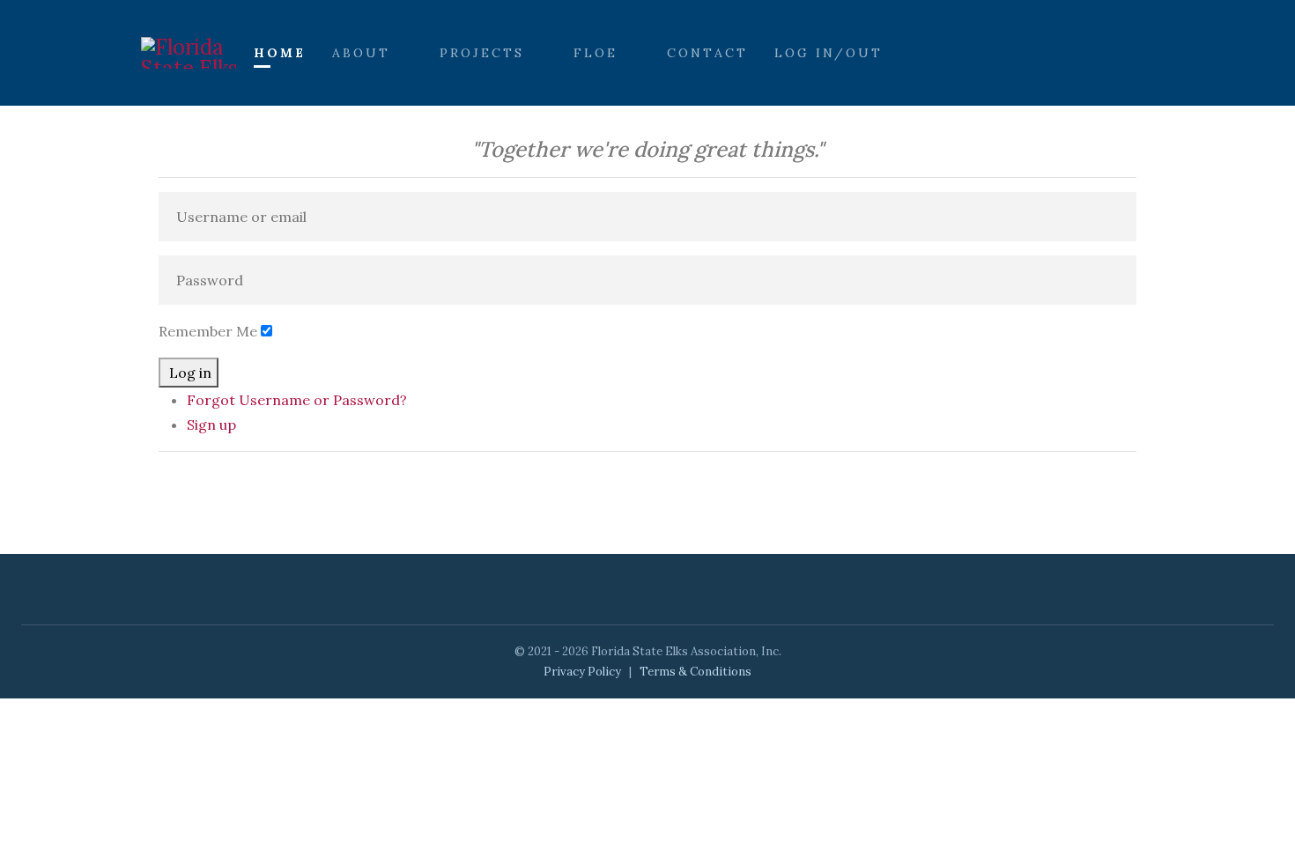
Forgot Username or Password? (297, 400)
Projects (482, 53)
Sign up (211, 424)
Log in (190, 372)
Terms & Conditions (695, 671)
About (361, 53)
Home (280, 53)
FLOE (596, 53)
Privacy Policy (582, 671)
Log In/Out (828, 53)
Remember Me (208, 331)
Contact (707, 53)
